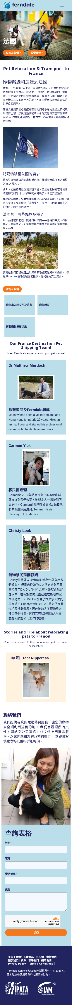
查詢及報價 (12, 289)
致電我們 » (37, 52)
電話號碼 (10, 873)
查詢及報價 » (13, 52)
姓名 (8, 842)
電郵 (8, 858)
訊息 (8, 889)
